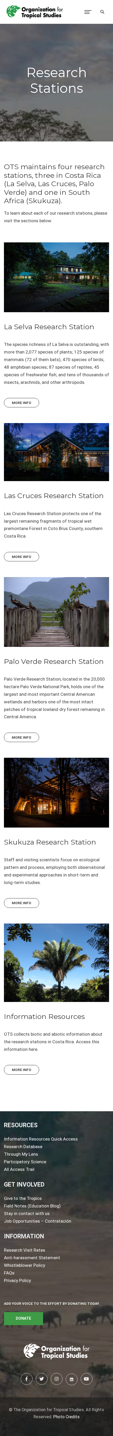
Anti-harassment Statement (32, 1257)
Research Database (23, 1146)
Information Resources (44, 1016)
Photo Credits (66, 1416)
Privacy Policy (17, 1280)
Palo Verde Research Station (54, 661)
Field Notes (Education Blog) (32, 1206)
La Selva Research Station (49, 326)
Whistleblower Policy (24, 1265)
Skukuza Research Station (50, 842)
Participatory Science (25, 1161)
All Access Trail (19, 1169)
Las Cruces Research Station (54, 495)
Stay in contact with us (27, 1213)
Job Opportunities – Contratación (37, 1221)
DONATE (23, 1318)
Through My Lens (21, 1154)
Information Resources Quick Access (41, 1139)
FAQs (9, 1272)
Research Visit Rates (24, 1250)
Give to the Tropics (23, 1198)
